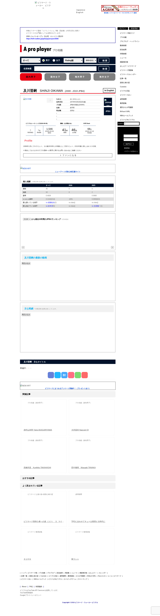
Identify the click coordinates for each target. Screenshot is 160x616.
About (24, 586)
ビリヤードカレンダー (128, 74)
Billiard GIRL (125, 111)
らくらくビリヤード (114, 576)
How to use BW (129, 157)
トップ (23, 573)
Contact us (129, 161)
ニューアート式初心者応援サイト (68, 172)
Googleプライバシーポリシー (30, 595)
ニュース (130, 21)
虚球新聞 (123, 99)
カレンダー (102, 573)
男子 (48, 60)
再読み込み (26, 263)
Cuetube (123, 87)
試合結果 (90, 21)
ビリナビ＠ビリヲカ (127, 120)
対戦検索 (123, 54)
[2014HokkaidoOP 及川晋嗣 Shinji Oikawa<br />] (27, 99)
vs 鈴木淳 (49, 206)
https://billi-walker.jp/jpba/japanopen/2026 (42, 39)
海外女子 (105, 77)
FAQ (31, 586)
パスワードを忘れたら (131, 151)
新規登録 (134, 28)
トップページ (30, 21)
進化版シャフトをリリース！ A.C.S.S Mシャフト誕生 (120, 13)
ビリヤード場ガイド (50, 21)
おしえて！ (93, 573)
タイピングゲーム (70, 579)
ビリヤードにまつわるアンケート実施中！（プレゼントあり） (67, 388)
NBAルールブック (126, 116)
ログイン (123, 28)
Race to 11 (102, 576)
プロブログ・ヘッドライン (130, 41)
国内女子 (55, 77)
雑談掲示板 (124, 62)
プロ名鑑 (70, 21)
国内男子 (31, 77)
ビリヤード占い (125, 95)
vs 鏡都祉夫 (50, 202)
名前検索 (28, 69)
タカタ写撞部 (80, 576)
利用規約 (39, 586)
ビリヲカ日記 (125, 91)
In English (109, 90)
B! (64, 375)
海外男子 (80, 77)
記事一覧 (123, 78)
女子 (58, 60)
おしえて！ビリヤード (128, 66)
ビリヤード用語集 (110, 21)
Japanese (80, 10)
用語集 (67, 573)
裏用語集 (123, 103)
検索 (105, 60)
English (79, 12)
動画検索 (123, 45)
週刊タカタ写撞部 (126, 107)
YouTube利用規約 (26, 593)
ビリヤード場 (32, 573)
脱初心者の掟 (125, 83)
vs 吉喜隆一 (96, 206)
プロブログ (51, 573)
